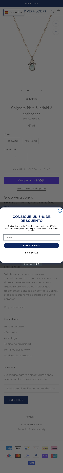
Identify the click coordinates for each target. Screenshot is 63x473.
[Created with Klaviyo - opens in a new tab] (32, 264)
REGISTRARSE (31, 245)
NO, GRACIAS (31, 253)
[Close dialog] (60, 210)
